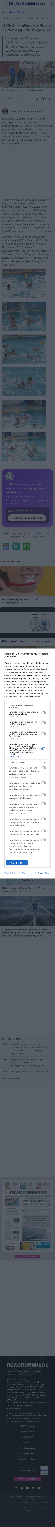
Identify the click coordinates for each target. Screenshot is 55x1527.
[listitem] (27, 706)
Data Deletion (11, 873)
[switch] (43, 712)
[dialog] (27, 763)
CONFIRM (16, 863)
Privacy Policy (44, 873)
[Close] (49, 654)
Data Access (27, 873)
